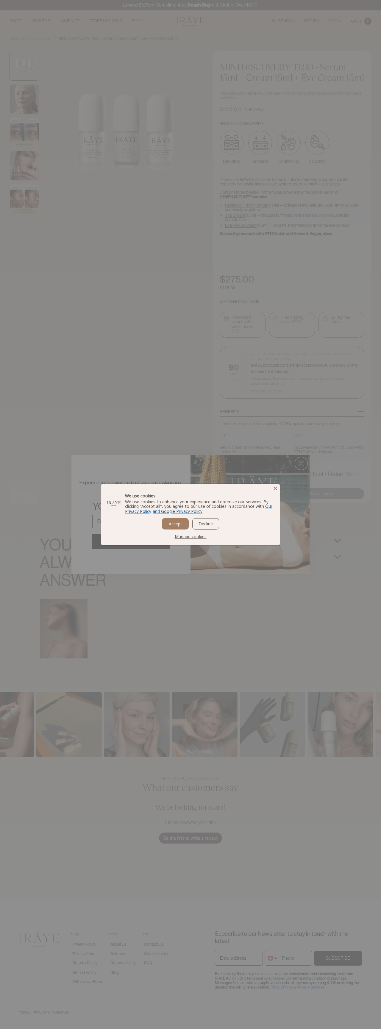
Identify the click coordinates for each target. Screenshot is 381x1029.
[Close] (275, 488)
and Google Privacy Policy (177, 511)
